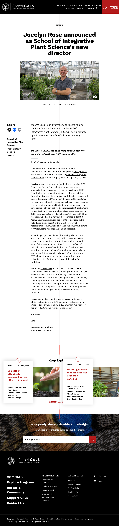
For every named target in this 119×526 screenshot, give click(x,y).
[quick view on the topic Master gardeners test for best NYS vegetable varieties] (78, 359)
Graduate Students (49, 486)
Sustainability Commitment (17, 522)
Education (60, 5)
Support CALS (17, 497)
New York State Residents (48, 499)
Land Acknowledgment (84, 519)
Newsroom (72, 480)
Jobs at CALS (73, 496)
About (91, 8)
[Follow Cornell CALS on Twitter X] (95, 481)
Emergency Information (40, 522)
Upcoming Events (74, 484)
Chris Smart (46, 268)
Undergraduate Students (47, 481)
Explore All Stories (59, 401)
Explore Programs (20, 482)
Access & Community (76, 8)
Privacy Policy (22, 519)
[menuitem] (59, 5)
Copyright (10, 519)
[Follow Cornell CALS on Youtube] (100, 481)
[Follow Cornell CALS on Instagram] (100, 476)
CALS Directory (73, 492)
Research (72, 5)
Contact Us (15, 503)
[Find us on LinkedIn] (105, 476)
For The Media (73, 488)
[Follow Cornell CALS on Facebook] (94, 476)
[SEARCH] (97, 8)
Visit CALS (15, 477)
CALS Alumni (47, 494)
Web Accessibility (37, 519)
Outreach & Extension (90, 5)
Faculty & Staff (48, 490)
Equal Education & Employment (59, 519)
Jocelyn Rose (80, 171)
